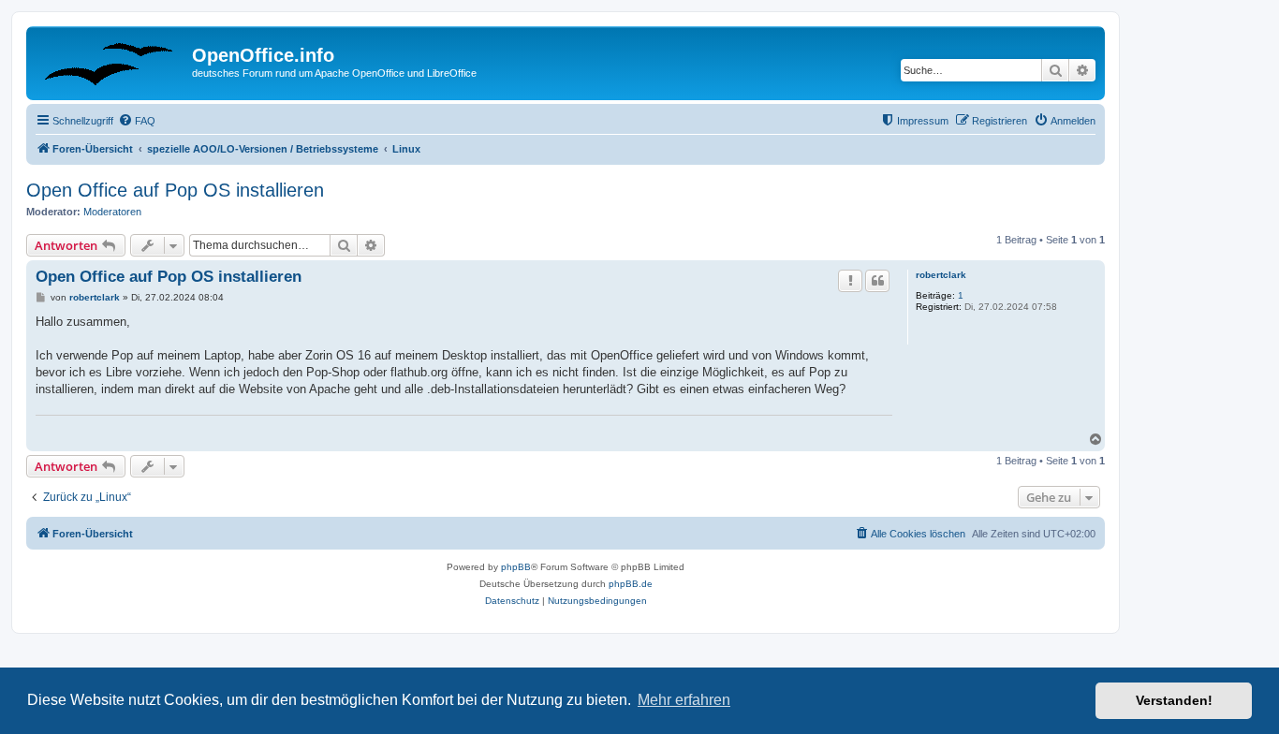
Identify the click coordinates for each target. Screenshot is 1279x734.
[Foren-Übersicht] (111, 61)
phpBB (516, 567)
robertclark (941, 275)
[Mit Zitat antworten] (877, 281)
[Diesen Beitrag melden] (850, 281)
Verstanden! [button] (1174, 700)
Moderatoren (112, 211)
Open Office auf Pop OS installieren (175, 190)
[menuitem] (136, 121)
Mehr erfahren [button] (684, 700)
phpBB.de (631, 584)
